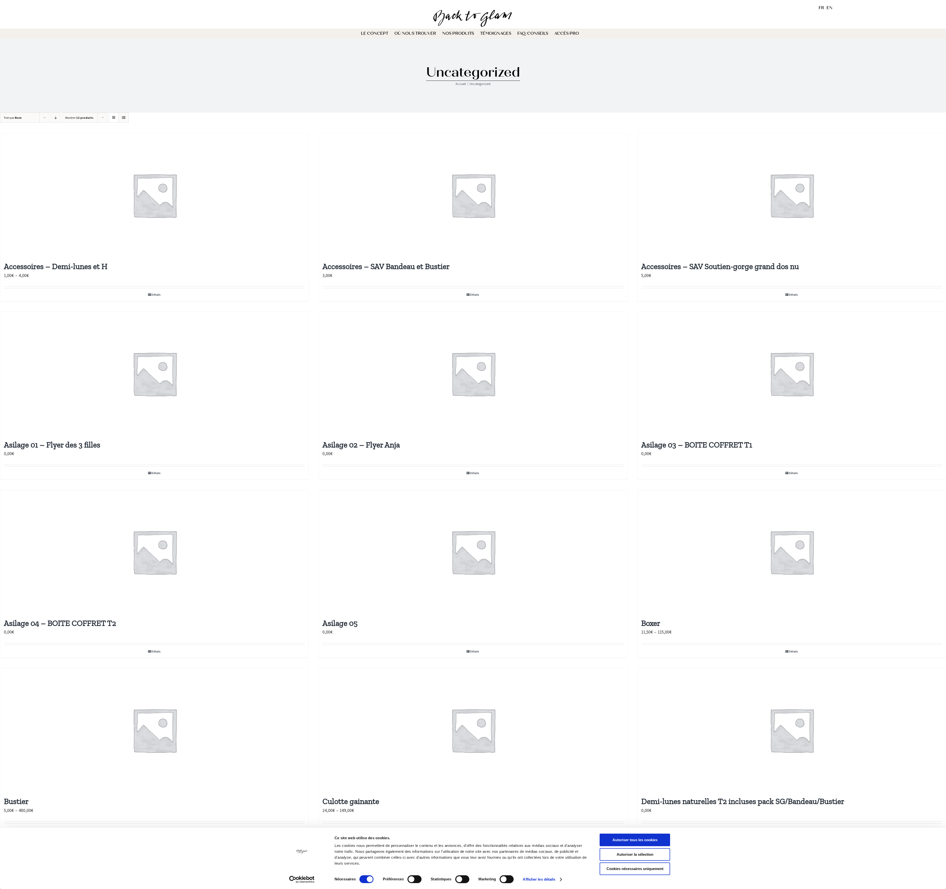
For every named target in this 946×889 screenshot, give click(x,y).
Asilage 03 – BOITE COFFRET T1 (696, 444)
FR (821, 7)
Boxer (650, 623)
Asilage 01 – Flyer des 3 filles (52, 444)
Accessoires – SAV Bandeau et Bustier (386, 266)
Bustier (16, 801)
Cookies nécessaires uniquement (635, 869)
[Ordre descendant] (55, 118)
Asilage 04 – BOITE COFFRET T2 (60, 623)
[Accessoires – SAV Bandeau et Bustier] (473, 194)
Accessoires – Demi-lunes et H (55, 266)
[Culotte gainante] (473, 729)
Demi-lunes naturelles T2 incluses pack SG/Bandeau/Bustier (742, 801)
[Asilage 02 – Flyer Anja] (473, 373)
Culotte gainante (350, 801)
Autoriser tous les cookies (635, 840)
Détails (156, 294)
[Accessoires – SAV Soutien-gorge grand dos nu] (792, 194)
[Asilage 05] (473, 551)
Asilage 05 (339, 623)
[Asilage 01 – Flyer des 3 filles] (154, 373)
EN (829, 7)
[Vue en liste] (123, 117)
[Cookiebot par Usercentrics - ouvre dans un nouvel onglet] (301, 879)
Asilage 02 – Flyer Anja (361, 444)
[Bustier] (154, 729)
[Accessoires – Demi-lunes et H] (154, 194)
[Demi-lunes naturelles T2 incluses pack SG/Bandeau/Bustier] (792, 729)
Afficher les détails (539, 879)
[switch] (414, 879)
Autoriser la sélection (635, 854)
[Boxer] (792, 551)
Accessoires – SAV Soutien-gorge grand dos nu (720, 266)
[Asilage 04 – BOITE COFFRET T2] (154, 551)
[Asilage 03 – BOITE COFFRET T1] (792, 373)
